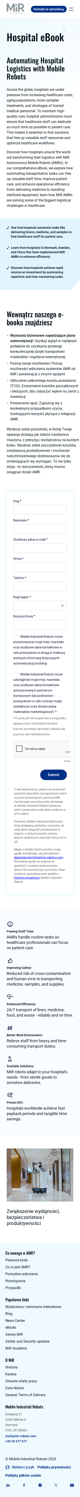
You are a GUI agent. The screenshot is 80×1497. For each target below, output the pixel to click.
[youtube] (72, 1485)
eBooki (10, 1327)
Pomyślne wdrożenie (21, 1274)
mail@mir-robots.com (20, 1436)
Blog (8, 1314)
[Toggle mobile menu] (70, 9)
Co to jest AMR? (17, 1267)
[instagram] (40, 1485)
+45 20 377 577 (16, 1441)
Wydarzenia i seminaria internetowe (33, 1307)
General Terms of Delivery (25, 1395)
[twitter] (56, 1485)
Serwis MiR (14, 1334)
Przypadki (13, 1288)
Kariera (10, 1374)
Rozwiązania (15, 1281)
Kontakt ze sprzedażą (49, 9)
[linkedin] (8, 1485)
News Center (15, 1320)
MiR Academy (16, 1348)
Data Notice (14, 1388)
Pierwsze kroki (16, 1260)
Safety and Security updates (27, 1341)
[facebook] (24, 1485)
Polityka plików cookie (23, 1475)
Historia (11, 1367)
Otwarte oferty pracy (21, 1381)
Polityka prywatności (54, 1467)
